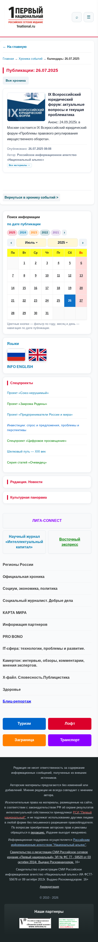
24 (47, 300)
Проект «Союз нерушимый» (28, 393)
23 (35, 300)
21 (12, 300)
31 (47, 313)
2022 (45, 232)
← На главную (15, 47)
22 (24, 300)
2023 (34, 232)
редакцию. (38, 832)
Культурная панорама (28, 497)
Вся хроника (16, 80)
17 (47, 288)
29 (24, 313)
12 (69, 275)
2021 (56, 232)
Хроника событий (30, 58)
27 (81, 300)
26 (69, 300)
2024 (23, 232)
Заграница (24, 740)
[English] (37, 355)
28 (12, 313)
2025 (12, 232)
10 (47, 275)
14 (12, 288)
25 (58, 300)
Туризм (24, 723)
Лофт (70, 723)
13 (81, 275)
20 (81, 288)
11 (58, 275)
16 (35, 288)
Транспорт (70, 740)
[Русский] (16, 355)
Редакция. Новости (26, 482)
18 (58, 288)
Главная (8, 58)
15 (24, 288)
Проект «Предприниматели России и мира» (40, 414)
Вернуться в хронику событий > (31, 197)
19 (69, 288)
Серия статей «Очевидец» (27, 462)
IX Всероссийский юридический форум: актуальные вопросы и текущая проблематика (66, 105)
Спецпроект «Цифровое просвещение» (37, 441)
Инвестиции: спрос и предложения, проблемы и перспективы (43, 427)
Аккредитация (49, 886)
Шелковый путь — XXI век (26, 451)
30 (35, 313)
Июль (30, 242)
